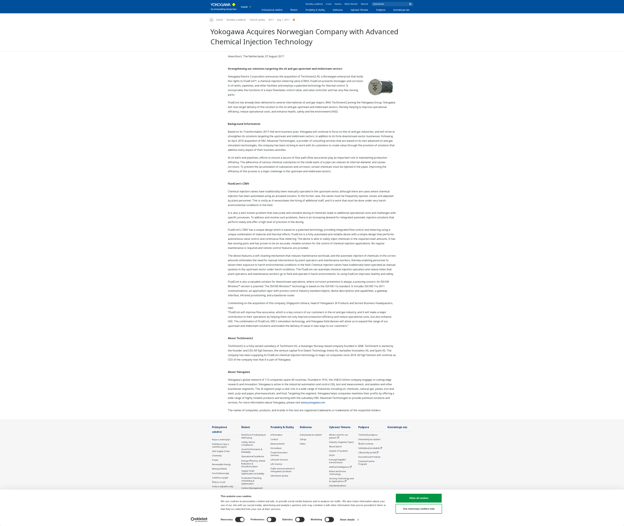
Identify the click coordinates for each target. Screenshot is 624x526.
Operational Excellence (252, 456)
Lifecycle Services (279, 459)
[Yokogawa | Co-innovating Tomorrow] (224, 7)
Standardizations (337, 485)
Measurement (278, 443)
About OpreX (335, 446)
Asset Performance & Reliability (251, 450)
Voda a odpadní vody (222, 486)
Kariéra (338, 4)
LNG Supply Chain (221, 451)
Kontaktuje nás (401, 9)
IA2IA (332, 455)
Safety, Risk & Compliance (248, 443)
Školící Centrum (365, 443)
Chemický (217, 455)
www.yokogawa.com (313, 402)
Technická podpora (367, 434)
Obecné (364, 4)
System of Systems (338, 450)
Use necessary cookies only (419, 508)
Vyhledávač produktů (368, 448)
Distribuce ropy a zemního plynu (220, 445)
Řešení (293, 9)
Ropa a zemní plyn (221, 439)
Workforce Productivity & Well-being (253, 436)
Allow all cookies (418, 498)
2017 (270, 19)
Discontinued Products (369, 456)
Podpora (380, 9)
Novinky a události (314, 4)
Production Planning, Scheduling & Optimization (251, 480)
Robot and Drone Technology (337, 473)
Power (215, 459)
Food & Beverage (220, 473)
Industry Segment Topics (341, 442)
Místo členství (351, 4)
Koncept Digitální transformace (337, 461)
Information (276, 434)
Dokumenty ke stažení (311, 434)
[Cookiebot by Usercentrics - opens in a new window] (199, 519)
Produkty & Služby (315, 9)
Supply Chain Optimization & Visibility (252, 472)
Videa (303, 443)
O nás (329, 4)
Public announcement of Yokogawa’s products (283, 470)
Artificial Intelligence (339, 466)
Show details (347, 519)
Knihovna (338, 9)
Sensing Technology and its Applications (341, 480)
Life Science (276, 464)
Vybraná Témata (359, 9)
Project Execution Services (279, 454)
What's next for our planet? (338, 436)
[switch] (271, 519)
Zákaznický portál (367, 452)
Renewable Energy (221, 464)
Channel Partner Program (366, 462)
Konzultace (276, 448)
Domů (219, 19)
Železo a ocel (218, 482)
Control (274, 439)
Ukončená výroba (279, 475)
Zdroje (303, 439)
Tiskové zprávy (257, 19)
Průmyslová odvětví (271, 9)
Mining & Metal (219, 468)
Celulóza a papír (220, 477)
